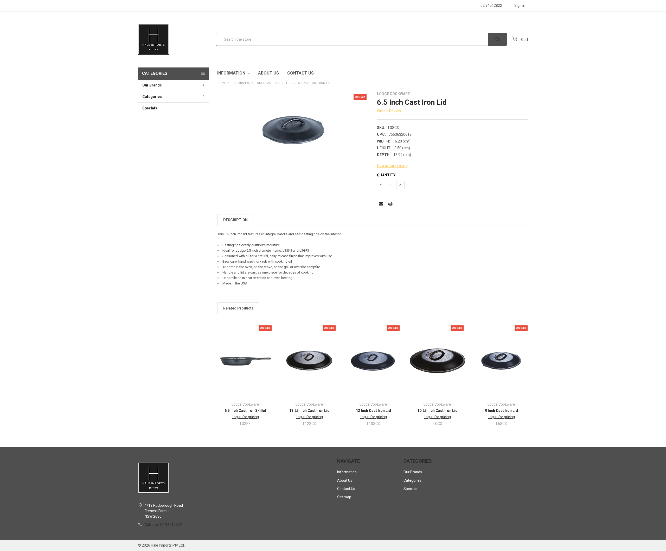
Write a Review (389, 111)
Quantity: (386, 175)
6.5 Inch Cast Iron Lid (314, 83)
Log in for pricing (392, 165)
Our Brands (152, 85)
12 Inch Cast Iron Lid (373, 410)
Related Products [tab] (238, 308)
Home (221, 83)
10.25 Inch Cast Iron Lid (437, 410)
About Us (268, 73)
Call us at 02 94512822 (163, 525)
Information (231, 73)
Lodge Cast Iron (267, 83)
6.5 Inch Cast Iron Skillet (245, 410)
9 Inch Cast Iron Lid (501, 410)
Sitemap (344, 497)
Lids (289, 83)
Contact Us (300, 73)
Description (235, 220)
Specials (149, 108)
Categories (152, 97)
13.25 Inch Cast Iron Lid (309, 410)
